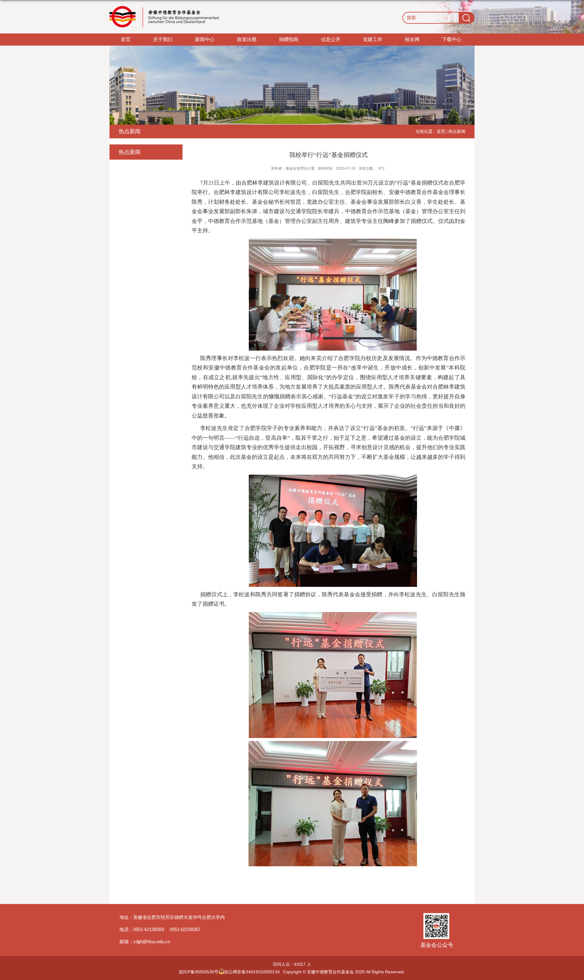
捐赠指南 (288, 39)
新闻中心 (204, 39)
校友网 (412, 39)
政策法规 (246, 39)
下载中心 (451, 39)
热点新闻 (456, 131)
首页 (125, 39)
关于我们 (162, 39)
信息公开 (330, 39)
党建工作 (372, 39)
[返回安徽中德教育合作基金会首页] (164, 16)
